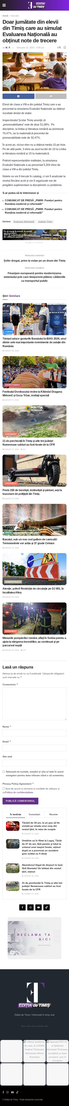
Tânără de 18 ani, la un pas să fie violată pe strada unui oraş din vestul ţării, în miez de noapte (41, 826)
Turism (9, 332)
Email (7, 741)
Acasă (5, 16)
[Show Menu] (4, 5)
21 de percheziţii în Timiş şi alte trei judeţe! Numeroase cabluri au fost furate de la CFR (42, 886)
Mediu (8, 533)
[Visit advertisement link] (34, 234)
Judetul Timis (45, 221)
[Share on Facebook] (18, 96)
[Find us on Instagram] (30, 907)
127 (24, 650)
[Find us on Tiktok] (46, 907)
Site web (7, 756)
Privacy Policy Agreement (18, 783)
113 (24, 449)
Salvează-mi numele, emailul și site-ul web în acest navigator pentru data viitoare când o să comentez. (35, 773)
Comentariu (10, 684)
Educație (15, 16)
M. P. (8, 47)
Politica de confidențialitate (19, 792)
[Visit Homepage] (37, 5)
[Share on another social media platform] (51, 96)
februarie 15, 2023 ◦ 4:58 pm (30, 47)
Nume (7, 726)
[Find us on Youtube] (38, 907)
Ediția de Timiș (11, 1099)
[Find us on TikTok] (17, 1092)
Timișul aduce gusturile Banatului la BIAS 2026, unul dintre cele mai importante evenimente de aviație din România (34, 342)
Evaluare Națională (24, 221)
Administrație (13, 582)
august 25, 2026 (11, 498)
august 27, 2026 (11, 400)
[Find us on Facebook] (22, 907)
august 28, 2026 (11, 351)
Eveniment (11, 434)
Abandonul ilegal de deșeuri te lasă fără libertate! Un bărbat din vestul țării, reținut (42, 868)
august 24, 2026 (11, 597)
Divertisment (12, 385)
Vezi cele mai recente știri (34, 1026)
